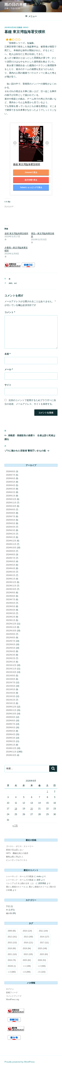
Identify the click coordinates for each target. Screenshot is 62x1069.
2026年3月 (10, 489)
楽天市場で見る (31, 180)
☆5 (41, 972)
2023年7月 (10, 599)
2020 (42, 948)
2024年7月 (10, 558)
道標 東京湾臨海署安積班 (16, 233)
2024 (12, 960)
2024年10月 (11, 547)
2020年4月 (10, 734)
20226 (12, 966)
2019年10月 (11, 755)
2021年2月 (10, 700)
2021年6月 (10, 686)
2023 (44, 954)
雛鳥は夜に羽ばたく (15, 857)
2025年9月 (10, 509)
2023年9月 (10, 592)
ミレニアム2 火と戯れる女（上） (20, 883)
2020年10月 (11, 714)
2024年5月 (10, 565)
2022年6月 (10, 644)
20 (31, 808)
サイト (8, 385)
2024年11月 (11, 544)
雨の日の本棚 (15, 4)
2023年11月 (11, 586)
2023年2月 (10, 617)
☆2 (15, 283)
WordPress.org (12, 999)
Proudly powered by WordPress (20, 1062)
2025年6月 (10, 520)
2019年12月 (11, 748)
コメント (10, 312)
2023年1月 (10, 620)
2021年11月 (11, 669)
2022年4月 (10, 651)
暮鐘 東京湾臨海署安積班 (26, 164)
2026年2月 (10, 492)
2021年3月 (10, 696)
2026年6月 (10, 478)
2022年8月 (10, 637)
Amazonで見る (31, 172)
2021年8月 (10, 679)
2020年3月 (10, 738)
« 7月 (15, 825)
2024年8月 (10, 554)
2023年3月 (10, 613)
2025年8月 (10, 513)
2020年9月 (10, 717)
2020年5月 (10, 731)
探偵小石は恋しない (15, 850)
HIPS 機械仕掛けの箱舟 (17, 853)
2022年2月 (10, 658)
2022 (28, 954)
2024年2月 (10, 575)
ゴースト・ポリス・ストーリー (19, 846)
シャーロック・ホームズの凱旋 (19, 876)
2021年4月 (10, 693)
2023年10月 (11, 589)
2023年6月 (10, 603)
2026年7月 (10, 475)
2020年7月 (10, 724)
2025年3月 (10, 530)
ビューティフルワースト (17, 860)
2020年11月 (11, 710)
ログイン (10, 989)
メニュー (32, 16)
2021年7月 (10, 682)
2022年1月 (10, 662)
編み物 (9, 913)
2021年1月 (10, 703)
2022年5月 (10, 648)
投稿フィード (12, 992)
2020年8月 (10, 720)
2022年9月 (10, 634)
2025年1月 (10, 537)
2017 (44, 942)
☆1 (27, 966)
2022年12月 (11, 624)
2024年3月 (10, 572)
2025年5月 (10, 523)
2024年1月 (10, 579)
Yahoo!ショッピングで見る (31, 187)
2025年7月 (10, 516)
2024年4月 (10, 568)
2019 (27, 948)
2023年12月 (11, 582)
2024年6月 (10, 561)
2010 (27, 931)
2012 (12, 937)
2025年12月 (11, 499)
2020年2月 (10, 741)
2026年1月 (10, 496)
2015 (12, 942)
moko (25, 27)
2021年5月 (10, 689)
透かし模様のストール (16, 887)
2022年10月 (11, 630)
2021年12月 (11, 665)
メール (9, 369)
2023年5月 (10, 606)
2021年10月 (11, 672)
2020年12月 (11, 707)
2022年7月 (10, 641)
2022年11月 (11, 627)
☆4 (27, 972)
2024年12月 (11, 541)
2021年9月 (10, 675)
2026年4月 (10, 485)
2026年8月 (10, 471)
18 (16, 808)
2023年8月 (10, 596)
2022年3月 (10, 655)
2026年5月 (10, 482)
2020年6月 (10, 727)
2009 (12, 931)
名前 (8, 354)
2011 (43, 931)
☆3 (12, 972)
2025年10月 (11, 506)
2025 (27, 960)
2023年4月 (10, 610)
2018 (12, 948)
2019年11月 (11, 752)
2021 (10, 283)
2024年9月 (10, 551)
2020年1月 (10, 745)
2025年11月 (11, 502)
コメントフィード (14, 996)
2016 (28, 942)
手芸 (8, 906)
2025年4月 (10, 527)
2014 (44, 937)
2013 (28, 937)
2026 (42, 960)
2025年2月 (10, 534)
